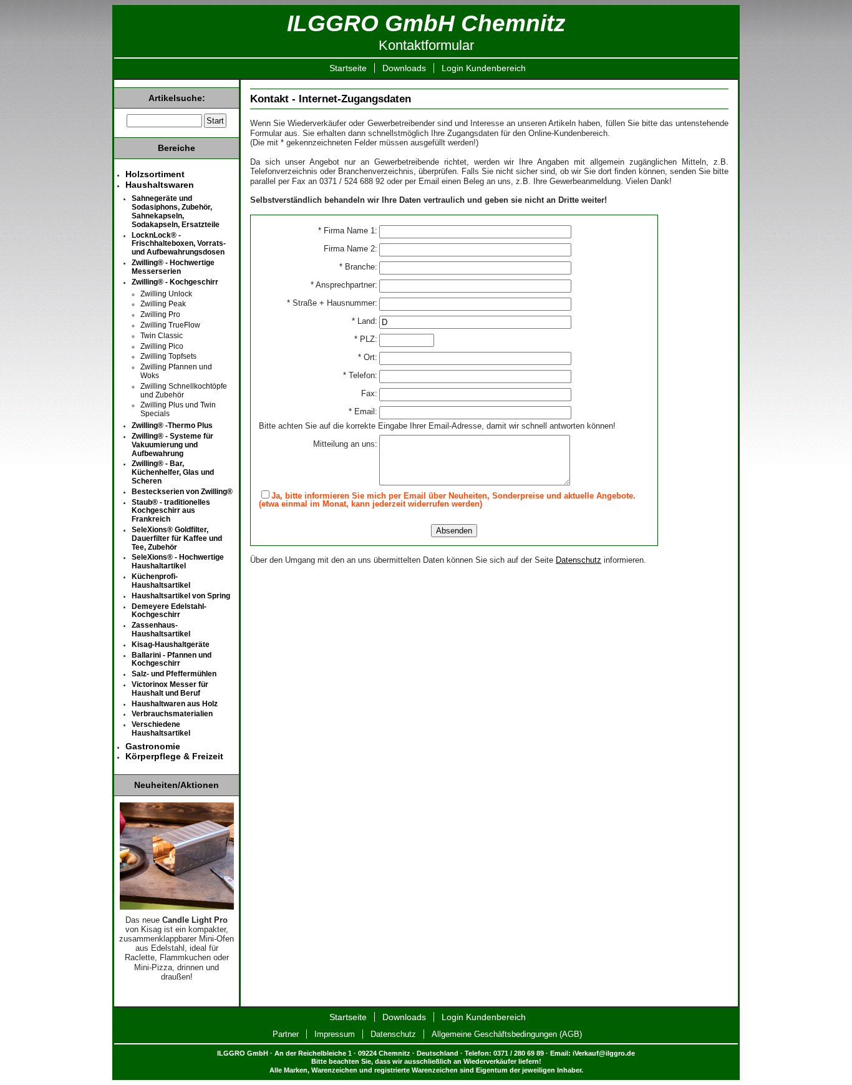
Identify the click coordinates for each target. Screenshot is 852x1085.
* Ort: (367, 358)
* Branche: (358, 267)
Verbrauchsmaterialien (172, 714)
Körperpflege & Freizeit (174, 756)
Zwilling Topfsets (168, 356)
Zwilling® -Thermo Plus (172, 425)
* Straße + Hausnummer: (332, 303)
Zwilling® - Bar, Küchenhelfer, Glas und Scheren (173, 472)
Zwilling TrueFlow (170, 325)
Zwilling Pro (160, 314)
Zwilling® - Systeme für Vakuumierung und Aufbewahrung (172, 444)
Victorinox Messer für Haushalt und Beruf (170, 689)
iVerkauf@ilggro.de (604, 1053)
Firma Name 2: (350, 249)
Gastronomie (152, 746)
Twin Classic (161, 335)
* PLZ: (365, 340)
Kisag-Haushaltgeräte (171, 644)
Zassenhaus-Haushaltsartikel (161, 629)
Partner (286, 1034)
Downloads (404, 68)
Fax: (369, 394)
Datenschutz (578, 560)
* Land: (364, 322)
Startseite (348, 68)
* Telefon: (360, 376)
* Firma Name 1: (347, 231)
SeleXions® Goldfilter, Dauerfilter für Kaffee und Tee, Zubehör (177, 538)
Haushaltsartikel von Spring (181, 596)
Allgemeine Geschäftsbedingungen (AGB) (507, 1034)
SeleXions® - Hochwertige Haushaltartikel (178, 561)
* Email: (363, 412)
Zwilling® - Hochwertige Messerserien (173, 267)
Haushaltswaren (159, 185)
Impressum (334, 1034)
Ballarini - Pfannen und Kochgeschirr (171, 659)
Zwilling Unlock (166, 294)
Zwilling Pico (161, 346)
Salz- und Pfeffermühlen (174, 674)
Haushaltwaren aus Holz (175, 704)
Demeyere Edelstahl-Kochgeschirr (169, 611)
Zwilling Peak (163, 304)
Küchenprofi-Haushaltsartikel (161, 581)
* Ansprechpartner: (344, 285)
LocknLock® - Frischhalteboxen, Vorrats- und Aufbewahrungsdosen (179, 243)
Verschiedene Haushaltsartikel (161, 729)
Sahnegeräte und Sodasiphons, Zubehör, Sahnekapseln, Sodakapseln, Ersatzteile (176, 211)
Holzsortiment (155, 174)
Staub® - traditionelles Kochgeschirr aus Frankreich (171, 511)
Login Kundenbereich (484, 68)
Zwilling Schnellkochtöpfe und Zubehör (183, 390)
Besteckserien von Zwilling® (182, 491)
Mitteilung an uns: (345, 444)
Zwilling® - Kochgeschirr (175, 282)
